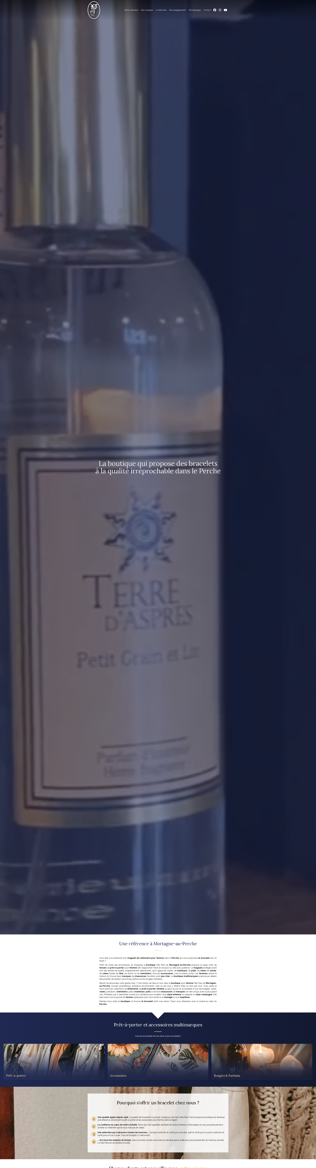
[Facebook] (214, 10)
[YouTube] (225, 10)
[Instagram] (220, 10)
